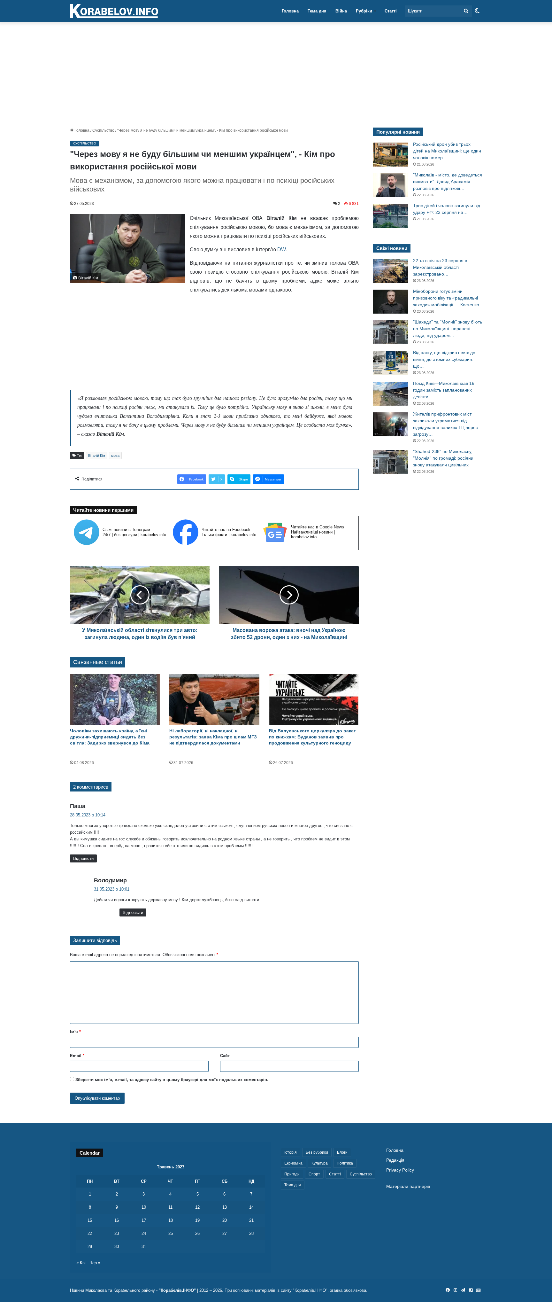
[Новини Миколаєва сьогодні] (114, 11)
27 (224, 1233)
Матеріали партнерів (408, 1186)
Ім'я (75, 1031)
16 (116, 1220)
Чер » (94, 1262)
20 (224, 1220)
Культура (319, 1163)
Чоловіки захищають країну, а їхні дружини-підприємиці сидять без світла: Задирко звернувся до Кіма (110, 736)
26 (197, 1233)
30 (116, 1246)
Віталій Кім (96, 455)
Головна (290, 11)
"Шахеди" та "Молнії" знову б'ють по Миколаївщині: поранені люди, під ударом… (447, 328)
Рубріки (364, 11)
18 (170, 1220)
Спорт (314, 1174)
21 (251, 1220)
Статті (391, 11)
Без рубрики (317, 1152)
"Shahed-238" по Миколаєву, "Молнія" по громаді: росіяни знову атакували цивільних (443, 458)
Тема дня (317, 11)
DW (281, 249)
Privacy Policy (400, 1170)
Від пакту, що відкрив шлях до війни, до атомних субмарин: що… (444, 359)
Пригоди (292, 1174)
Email (77, 1055)
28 (251, 1233)
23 (116, 1233)
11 (170, 1207)
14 (251, 1207)
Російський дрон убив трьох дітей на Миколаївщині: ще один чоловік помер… (447, 151)
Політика (345, 1163)
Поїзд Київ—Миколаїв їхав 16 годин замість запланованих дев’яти (443, 390)
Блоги (342, 1152)
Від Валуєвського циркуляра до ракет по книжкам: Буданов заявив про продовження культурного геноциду (312, 736)
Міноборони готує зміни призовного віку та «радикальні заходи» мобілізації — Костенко (446, 298)
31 (144, 1246)
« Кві (81, 1262)
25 (170, 1233)
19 (197, 1220)
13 (224, 1207)
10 (144, 1207)
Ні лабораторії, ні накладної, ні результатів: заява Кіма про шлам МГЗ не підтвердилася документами (213, 736)
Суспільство (103, 130)
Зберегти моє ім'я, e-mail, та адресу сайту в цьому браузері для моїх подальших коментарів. (171, 1079)
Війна (341, 11)
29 (90, 1246)
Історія (290, 1152)
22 (90, 1233)
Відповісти (83, 858)
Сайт (225, 1055)
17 (144, 1220)
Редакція (395, 1160)
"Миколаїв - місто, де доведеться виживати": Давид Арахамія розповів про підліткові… (447, 181)
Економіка (293, 1163)
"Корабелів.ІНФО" (177, 1290)
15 (90, 1220)
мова (115, 455)
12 (197, 1207)
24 (144, 1233)
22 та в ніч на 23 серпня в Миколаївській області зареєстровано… (440, 267)
